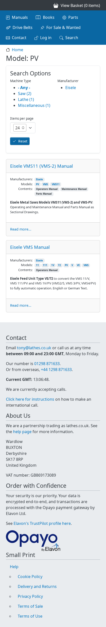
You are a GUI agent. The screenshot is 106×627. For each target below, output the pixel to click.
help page (22, 431)
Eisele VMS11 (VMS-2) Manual (41, 166)
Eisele (39, 179)
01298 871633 (47, 363)
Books (48, 17)
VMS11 (56, 184)
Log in (46, 37)
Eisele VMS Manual (30, 247)
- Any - (24, 87)
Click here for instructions (30, 399)
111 (45, 265)
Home (17, 49)
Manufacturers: (21, 179)
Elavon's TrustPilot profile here (42, 523)
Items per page (22, 118)
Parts (73, 17)
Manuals (20, 17)
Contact (19, 37)
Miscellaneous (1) (34, 105)
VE (78, 265)
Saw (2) (24, 93)
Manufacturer (68, 81)
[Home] (8, 5)
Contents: (25, 188)
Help (14, 566)
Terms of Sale (30, 606)
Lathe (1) (26, 99)
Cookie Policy (30, 576)
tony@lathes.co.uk (34, 347)
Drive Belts (23, 27)
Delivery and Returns (37, 586)
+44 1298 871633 (56, 369)
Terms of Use (30, 616)
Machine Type (20, 81)
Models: (27, 184)
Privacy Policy (30, 596)
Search (71, 37)
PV (37, 184)
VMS (45, 184)
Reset (22, 141)
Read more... (20, 229)
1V (52, 265)
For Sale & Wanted (63, 27)
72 (59, 265)
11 (37, 265)
